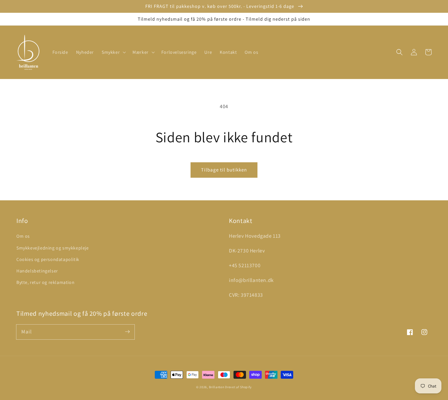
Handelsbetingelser (37, 271)
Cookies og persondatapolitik (47, 259)
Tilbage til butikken (224, 170)
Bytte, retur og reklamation (45, 282)
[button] (113, 52)
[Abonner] (127, 332)
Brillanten (216, 387)
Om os (23, 236)
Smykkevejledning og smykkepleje (52, 248)
